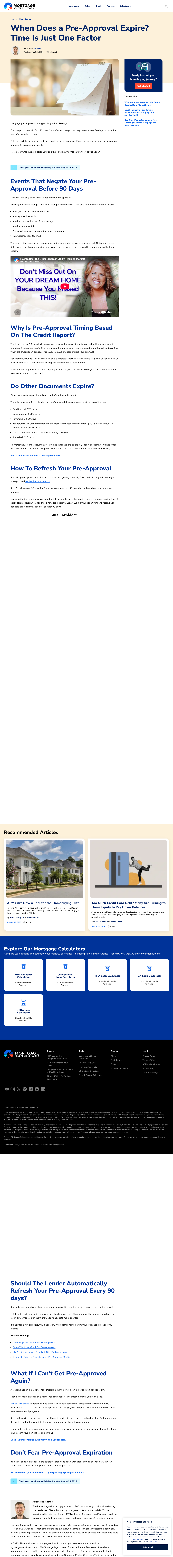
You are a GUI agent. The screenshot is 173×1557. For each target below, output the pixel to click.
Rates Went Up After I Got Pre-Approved (34, 1347)
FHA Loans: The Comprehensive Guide (57, 1057)
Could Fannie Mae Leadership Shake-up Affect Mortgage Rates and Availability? (140, 113)
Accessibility (148, 1068)
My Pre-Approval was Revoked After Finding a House (40, 1352)
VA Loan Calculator (87, 1062)
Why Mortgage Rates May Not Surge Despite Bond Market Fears (142, 103)
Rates (87, 6)
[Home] (13, 19)
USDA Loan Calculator (89, 1071)
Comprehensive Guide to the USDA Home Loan (60, 1071)
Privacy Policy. (154, 1542)
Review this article (20, 1403)
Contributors (116, 1060)
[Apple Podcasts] (30, 1089)
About (113, 1056)
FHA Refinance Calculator (90, 1075)
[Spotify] (24, 1089)
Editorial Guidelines (120, 1068)
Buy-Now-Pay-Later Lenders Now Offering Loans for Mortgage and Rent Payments (140, 123)
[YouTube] (6, 1089)
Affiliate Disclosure (151, 1064)
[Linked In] (43, 1089)
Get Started (143, 85)
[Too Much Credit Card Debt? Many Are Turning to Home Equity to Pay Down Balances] (128, 885)
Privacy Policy (148, 1056)
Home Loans (73, 6)
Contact (114, 1064)
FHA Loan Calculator (88, 1067)
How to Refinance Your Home (57, 1064)
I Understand (147, 1547)
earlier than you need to (37, 481)
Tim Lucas (39, 48)
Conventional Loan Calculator (87, 1057)
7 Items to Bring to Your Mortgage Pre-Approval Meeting (42, 1357)
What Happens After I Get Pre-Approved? (34, 1342)
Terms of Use (148, 1060)
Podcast (110, 6)
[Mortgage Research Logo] (21, 1053)
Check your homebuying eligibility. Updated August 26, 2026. (48, 167)
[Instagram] (12, 1089)
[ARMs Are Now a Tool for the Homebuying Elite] (44, 885)
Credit (98, 6)
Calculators (125, 6)
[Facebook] (37, 1089)
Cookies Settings (150, 1072)
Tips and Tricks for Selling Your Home (59, 1077)
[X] (18, 1089)
